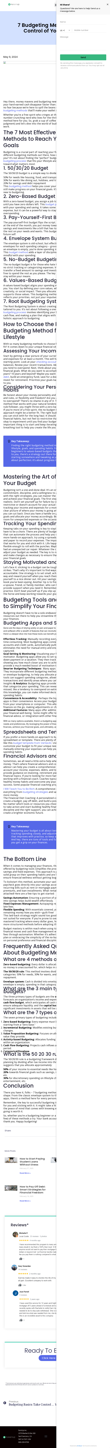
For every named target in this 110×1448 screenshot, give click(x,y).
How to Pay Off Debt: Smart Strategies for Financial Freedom (33, 1189)
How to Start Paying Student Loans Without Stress (32, 1161)
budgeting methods (15, 110)
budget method (18, 252)
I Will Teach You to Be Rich (18, 789)
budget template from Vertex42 (32, 743)
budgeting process (14, 161)
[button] (46, 1436)
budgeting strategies (35, 792)
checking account (47, 362)
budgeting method (20, 186)
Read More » (25, 1173)
